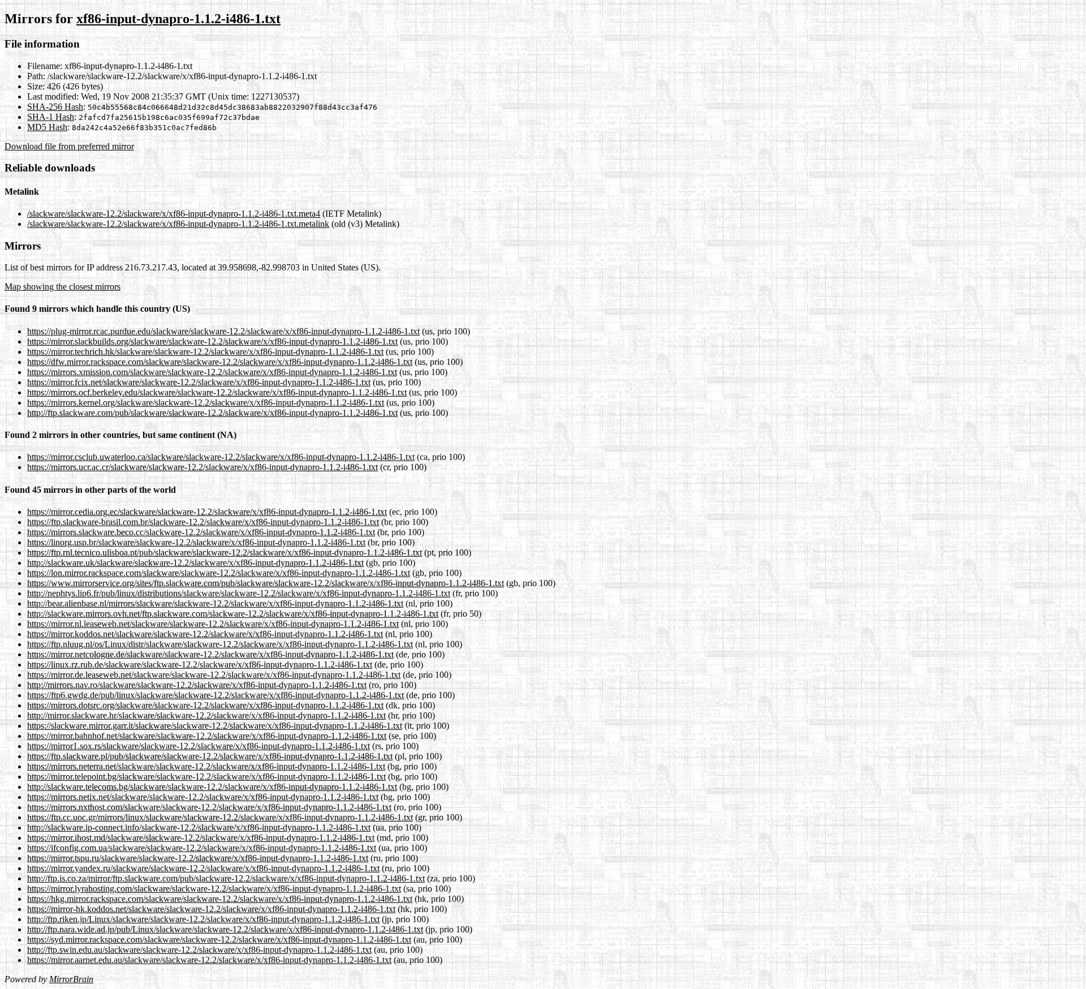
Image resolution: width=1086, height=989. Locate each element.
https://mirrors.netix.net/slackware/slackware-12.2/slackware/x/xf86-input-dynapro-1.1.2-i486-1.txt (202, 797)
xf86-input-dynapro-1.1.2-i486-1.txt (178, 18)
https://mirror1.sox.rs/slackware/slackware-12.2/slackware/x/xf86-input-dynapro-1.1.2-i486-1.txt (198, 746)
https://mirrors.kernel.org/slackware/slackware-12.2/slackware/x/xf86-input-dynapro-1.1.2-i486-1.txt (205, 402)
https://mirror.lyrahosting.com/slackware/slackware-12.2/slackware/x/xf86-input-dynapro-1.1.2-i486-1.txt (214, 888)
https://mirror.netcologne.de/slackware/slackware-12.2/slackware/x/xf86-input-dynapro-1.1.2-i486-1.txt (210, 654)
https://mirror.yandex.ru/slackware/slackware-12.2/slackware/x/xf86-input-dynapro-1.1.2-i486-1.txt (203, 868)
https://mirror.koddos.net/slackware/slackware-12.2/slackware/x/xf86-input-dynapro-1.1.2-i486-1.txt (205, 634)
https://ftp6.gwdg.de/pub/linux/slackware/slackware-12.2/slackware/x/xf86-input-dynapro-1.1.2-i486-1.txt (215, 695)
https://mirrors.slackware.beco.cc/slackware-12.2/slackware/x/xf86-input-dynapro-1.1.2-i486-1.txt (201, 532)
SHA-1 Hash (50, 117)
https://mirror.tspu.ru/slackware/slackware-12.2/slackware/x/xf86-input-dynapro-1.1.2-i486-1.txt (197, 858)
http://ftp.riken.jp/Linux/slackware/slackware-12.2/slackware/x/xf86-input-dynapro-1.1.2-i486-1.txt (203, 919)
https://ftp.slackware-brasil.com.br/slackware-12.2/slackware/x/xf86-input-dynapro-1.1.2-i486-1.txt (203, 522)
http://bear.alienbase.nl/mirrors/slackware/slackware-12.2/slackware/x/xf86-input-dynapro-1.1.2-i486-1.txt (215, 603)
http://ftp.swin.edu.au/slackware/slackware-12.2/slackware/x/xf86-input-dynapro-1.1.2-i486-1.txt (199, 949)
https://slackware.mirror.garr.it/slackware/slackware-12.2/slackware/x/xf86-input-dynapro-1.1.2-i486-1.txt (214, 725)
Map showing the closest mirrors (62, 286)
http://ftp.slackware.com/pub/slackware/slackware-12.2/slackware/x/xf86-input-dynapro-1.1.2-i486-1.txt (212, 413)
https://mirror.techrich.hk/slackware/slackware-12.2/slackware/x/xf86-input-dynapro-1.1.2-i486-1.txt (205, 351)
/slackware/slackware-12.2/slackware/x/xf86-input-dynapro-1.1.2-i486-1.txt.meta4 (173, 213)
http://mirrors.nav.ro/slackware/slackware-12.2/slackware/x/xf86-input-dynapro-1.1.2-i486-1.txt (197, 685)
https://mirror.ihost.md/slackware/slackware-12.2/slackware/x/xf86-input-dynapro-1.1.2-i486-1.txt (200, 837)
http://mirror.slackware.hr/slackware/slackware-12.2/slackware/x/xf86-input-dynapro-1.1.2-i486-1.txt (206, 715)
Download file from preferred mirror (69, 146)
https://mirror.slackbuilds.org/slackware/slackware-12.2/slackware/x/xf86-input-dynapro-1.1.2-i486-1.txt (212, 341)
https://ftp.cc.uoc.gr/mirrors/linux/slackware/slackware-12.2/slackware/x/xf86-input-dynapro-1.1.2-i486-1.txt (220, 817)
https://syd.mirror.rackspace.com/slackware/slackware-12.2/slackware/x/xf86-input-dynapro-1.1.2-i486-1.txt (219, 939)
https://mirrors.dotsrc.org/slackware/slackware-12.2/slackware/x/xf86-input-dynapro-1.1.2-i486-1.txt (205, 705)
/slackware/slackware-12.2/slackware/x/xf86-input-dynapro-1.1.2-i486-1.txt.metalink (178, 224)
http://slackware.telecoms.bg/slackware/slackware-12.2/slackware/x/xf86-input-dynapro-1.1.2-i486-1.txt (212, 787)
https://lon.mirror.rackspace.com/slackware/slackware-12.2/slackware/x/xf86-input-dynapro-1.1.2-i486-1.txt (218, 573)
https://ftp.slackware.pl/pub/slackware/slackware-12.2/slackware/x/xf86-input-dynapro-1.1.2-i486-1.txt (210, 756)
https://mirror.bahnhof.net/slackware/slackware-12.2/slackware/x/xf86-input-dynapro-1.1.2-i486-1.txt (206, 736)
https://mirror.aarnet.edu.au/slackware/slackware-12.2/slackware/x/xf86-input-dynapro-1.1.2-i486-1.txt (209, 960)
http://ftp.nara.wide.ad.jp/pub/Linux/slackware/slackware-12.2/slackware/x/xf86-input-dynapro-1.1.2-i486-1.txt (225, 929)
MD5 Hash (47, 127)
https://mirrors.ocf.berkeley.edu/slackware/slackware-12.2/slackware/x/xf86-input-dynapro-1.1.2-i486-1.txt (217, 392)
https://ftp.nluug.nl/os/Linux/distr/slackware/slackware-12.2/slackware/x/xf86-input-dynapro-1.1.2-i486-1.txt (220, 644)
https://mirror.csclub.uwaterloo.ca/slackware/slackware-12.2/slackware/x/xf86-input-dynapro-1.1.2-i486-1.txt (221, 457)
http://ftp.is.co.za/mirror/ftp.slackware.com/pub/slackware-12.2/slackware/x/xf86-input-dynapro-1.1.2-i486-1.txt (226, 878)
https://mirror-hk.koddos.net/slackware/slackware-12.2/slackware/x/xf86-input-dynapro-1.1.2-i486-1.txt (211, 909)
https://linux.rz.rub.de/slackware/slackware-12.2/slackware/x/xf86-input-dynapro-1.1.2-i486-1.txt (199, 664)
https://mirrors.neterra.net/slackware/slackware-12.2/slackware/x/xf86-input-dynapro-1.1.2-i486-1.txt (206, 766)
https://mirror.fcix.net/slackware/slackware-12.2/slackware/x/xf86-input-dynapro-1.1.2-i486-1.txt (198, 382)
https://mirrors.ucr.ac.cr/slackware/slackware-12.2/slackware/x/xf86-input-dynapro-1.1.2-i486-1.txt (202, 467)
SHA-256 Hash (55, 106)
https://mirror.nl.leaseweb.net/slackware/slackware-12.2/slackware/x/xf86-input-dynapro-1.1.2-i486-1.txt (213, 624)
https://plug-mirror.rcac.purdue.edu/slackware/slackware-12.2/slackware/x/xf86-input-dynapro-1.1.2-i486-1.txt (223, 331)
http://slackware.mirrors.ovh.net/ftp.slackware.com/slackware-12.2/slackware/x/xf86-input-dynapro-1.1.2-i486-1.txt (232, 613)
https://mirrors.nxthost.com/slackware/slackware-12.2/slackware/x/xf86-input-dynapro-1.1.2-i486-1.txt (209, 807)
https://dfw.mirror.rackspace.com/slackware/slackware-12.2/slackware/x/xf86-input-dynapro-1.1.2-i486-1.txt (219, 362)
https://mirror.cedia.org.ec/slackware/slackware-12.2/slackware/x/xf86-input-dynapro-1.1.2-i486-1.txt (207, 512)
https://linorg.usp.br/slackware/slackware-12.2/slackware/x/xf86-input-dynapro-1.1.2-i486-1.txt (196, 542)
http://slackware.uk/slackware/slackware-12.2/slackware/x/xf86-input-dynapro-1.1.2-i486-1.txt (195, 562)
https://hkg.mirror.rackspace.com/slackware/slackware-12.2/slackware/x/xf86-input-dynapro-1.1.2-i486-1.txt (219, 899)
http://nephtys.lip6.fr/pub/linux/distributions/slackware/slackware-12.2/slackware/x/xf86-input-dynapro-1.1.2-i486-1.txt (238, 593)
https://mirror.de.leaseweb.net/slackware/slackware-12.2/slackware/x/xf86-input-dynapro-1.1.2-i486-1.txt (213, 675)
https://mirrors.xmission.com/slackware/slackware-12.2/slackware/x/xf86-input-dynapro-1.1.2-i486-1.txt (212, 372)
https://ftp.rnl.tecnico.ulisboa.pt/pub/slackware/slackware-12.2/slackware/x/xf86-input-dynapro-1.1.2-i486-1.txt (224, 552)
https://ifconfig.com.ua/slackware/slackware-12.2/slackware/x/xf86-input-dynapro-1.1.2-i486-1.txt (201, 848)
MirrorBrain (71, 979)
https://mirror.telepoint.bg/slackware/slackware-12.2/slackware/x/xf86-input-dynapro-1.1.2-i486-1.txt (206, 776)
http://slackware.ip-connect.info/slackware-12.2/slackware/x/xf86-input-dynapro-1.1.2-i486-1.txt (198, 827)
